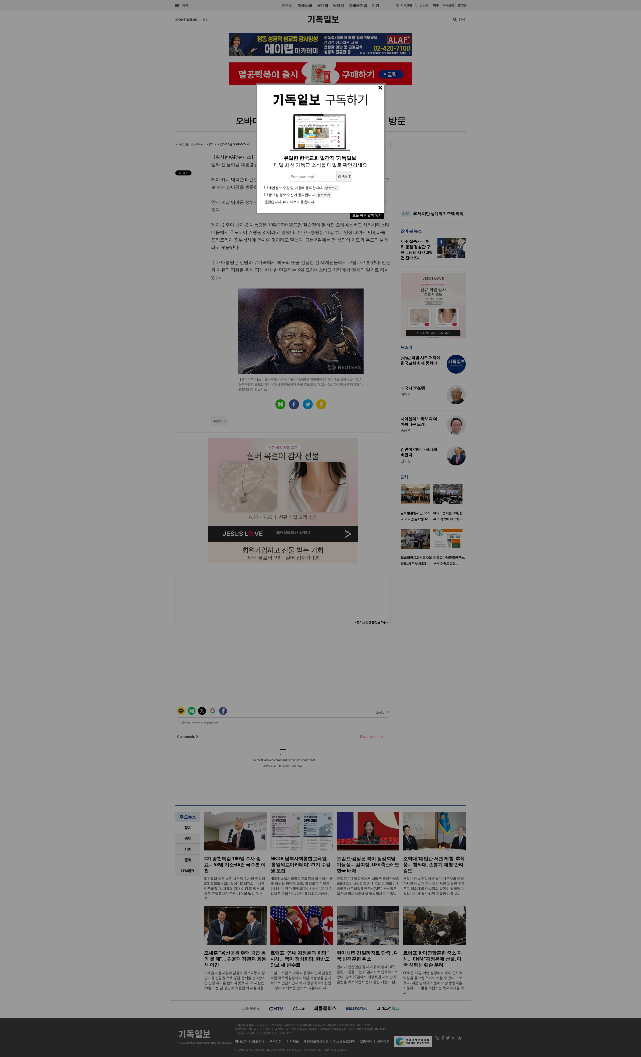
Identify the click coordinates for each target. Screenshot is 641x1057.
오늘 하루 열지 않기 (367, 215)
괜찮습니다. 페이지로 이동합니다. (289, 201)
